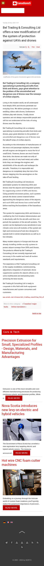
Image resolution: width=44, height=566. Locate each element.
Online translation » (18, 307)
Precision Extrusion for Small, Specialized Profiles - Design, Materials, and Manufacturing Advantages (22, 348)
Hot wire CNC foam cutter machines (21, 462)
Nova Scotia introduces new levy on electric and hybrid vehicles (20, 409)
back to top (36, 313)
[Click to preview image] (22, 62)
